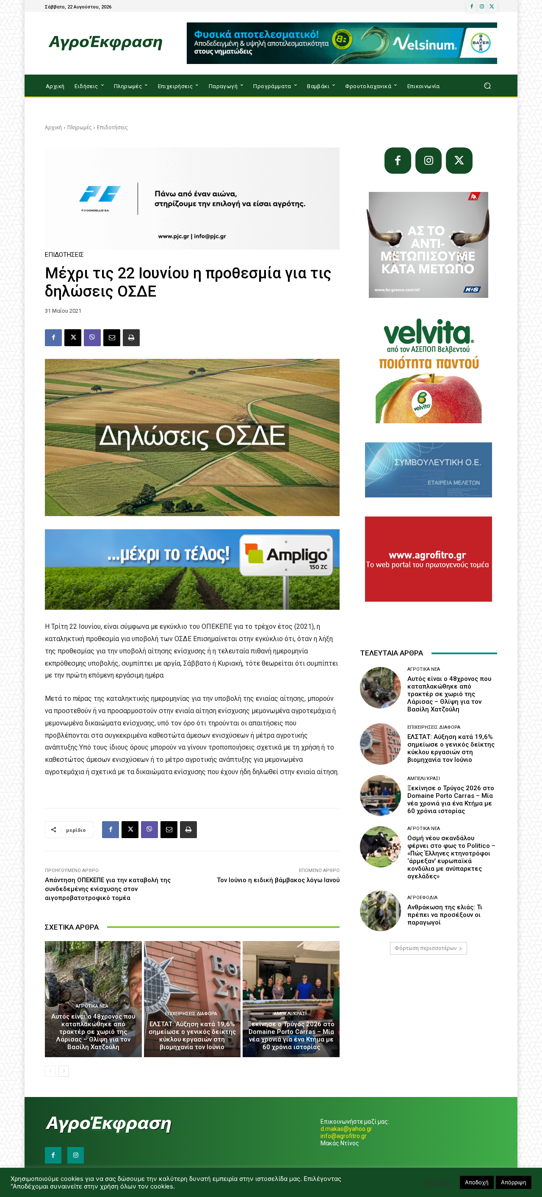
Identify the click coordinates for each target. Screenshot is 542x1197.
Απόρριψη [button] (513, 1182)
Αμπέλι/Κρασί (290, 1013)
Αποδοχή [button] (477, 1182)
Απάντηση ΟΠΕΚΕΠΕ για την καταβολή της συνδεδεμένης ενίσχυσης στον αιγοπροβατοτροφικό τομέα (108, 889)
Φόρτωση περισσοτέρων (425, 948)
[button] (487, 86)
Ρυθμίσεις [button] (439, 1182)
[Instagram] (482, 7)
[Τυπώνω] (131, 337)
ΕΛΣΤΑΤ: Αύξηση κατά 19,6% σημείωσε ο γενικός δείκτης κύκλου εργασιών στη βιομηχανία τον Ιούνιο (192, 1035)
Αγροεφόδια (422, 897)
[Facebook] (472, 7)
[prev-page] (50, 1071)
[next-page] (63, 1071)
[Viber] (92, 337)
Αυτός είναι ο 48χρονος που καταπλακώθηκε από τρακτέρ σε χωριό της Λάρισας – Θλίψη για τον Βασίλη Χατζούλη (93, 1032)
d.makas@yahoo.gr (346, 1128)
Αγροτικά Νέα (92, 1006)
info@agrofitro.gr (344, 1136)
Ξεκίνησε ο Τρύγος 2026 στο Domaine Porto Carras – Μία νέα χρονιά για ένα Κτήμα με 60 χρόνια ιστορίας (291, 1035)
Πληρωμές (79, 127)
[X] (492, 7)
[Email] (111, 337)
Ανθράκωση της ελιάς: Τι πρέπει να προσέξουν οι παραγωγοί (444, 914)
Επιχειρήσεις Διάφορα (191, 1013)
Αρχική (53, 127)
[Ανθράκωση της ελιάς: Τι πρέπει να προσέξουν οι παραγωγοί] (380, 910)
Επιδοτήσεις (112, 127)
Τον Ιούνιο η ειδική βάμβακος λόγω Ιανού (278, 880)
